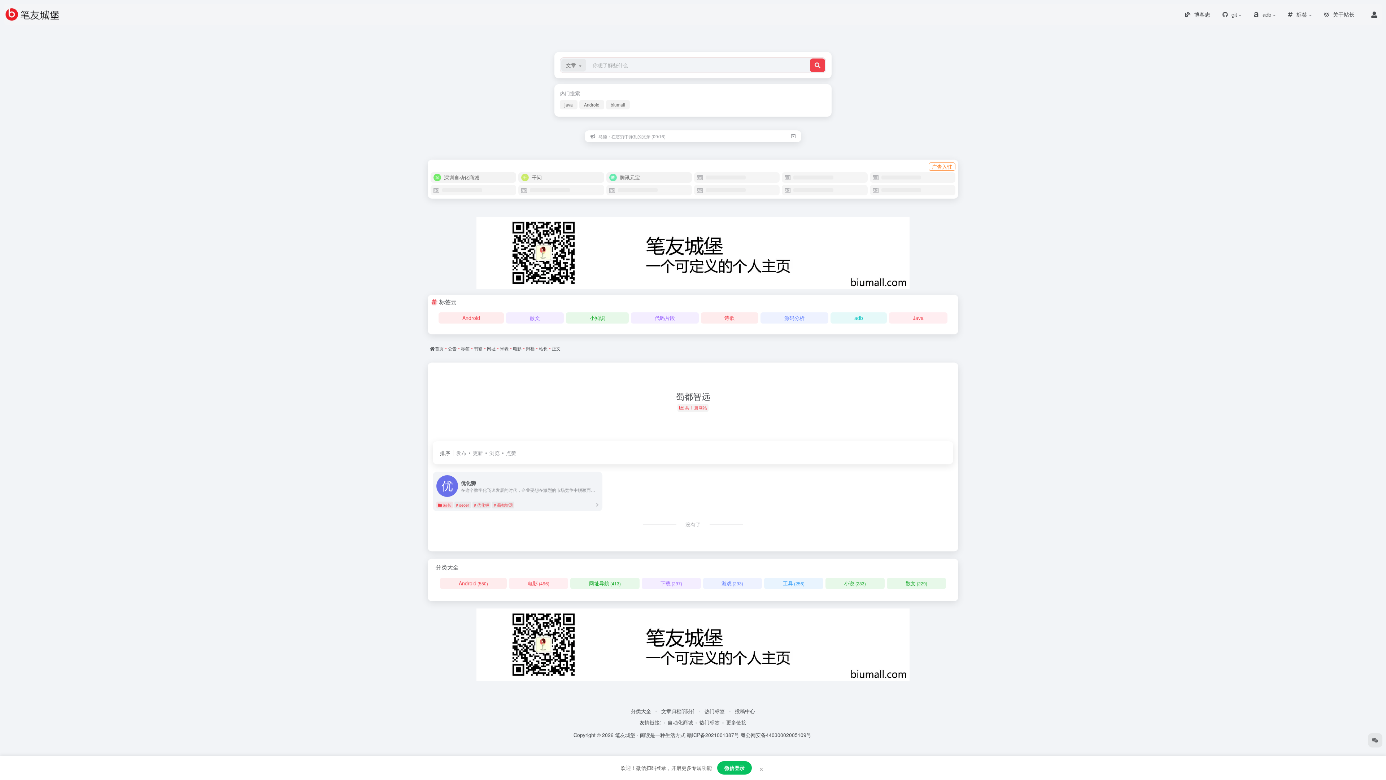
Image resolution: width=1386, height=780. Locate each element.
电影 (538, 583)
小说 (855, 583)
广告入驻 (942, 166)
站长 (447, 505)
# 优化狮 (481, 505)
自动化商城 (680, 722)
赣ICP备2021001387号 (713, 734)
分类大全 (641, 711)
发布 (461, 452)
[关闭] (793, 136)
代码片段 (665, 317)
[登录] (1374, 14)
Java (918, 317)
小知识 (597, 317)
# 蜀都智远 (503, 505)
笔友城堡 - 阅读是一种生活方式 (650, 734)
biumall (618, 104)
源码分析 (794, 317)
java (569, 104)
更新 (478, 452)
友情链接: (650, 722)
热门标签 (715, 711)
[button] (573, 65)
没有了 (693, 524)
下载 (671, 583)
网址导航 (605, 583)
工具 (794, 583)
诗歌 (729, 317)
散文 (535, 317)
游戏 (732, 583)
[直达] (597, 504)
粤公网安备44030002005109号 (776, 734)
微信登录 (734, 767)
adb (858, 317)
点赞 (511, 452)
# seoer (462, 505)
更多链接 (736, 722)
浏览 (494, 452)
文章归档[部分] (677, 711)
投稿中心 (745, 711)
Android (592, 104)
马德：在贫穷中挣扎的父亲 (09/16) (632, 136)
